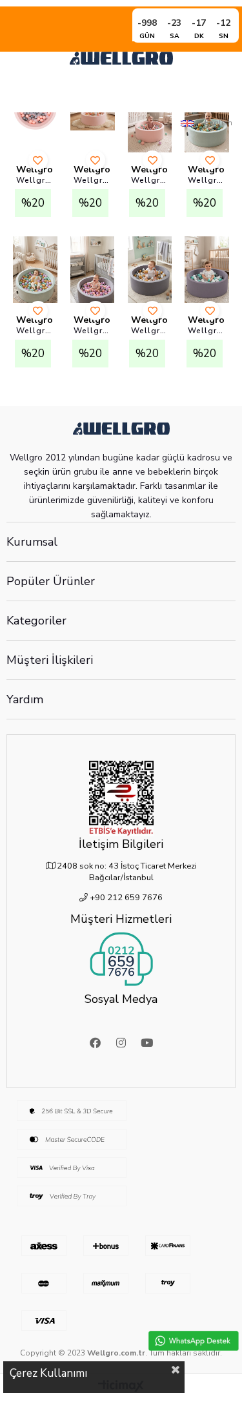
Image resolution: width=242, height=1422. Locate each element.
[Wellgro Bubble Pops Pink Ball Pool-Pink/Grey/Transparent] (35, 119)
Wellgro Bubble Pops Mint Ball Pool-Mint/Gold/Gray (207, 180)
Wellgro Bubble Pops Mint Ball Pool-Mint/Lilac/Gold (35, 331)
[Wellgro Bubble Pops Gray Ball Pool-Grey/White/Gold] (150, 269)
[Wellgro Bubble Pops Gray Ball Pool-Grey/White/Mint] (207, 269)
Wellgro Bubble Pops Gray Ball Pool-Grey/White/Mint (207, 331)
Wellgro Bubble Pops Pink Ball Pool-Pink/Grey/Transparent (35, 180)
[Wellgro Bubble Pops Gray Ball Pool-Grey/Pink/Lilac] (92, 269)
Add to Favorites (38, 160)
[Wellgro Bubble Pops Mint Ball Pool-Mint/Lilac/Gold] (35, 269)
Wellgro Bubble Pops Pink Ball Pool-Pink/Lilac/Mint (150, 180)
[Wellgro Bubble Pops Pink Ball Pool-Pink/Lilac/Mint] (150, 119)
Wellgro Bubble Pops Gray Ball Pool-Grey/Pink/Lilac (93, 331)
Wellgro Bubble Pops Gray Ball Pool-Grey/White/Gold (150, 331)
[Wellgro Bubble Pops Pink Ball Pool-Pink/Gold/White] (92, 119)
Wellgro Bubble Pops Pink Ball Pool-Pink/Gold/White (93, 180)
